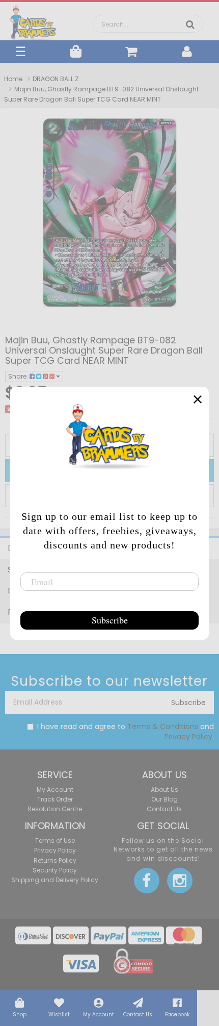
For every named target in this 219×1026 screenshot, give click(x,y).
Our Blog (164, 799)
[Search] (190, 24)
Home (13, 78)
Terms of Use (55, 840)
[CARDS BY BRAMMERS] (33, 20)
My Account (98, 1014)
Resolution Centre (55, 809)
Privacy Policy (188, 737)
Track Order (55, 799)
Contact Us (137, 1014)
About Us (164, 789)
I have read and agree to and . (125, 731)
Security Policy (55, 870)
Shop (19, 1014)
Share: (19, 376)
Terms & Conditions (162, 726)
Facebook (177, 1014)
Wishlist (59, 1014)
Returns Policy (55, 860)
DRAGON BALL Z (55, 78)
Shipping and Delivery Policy (54, 879)
